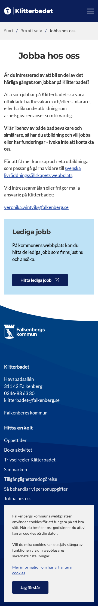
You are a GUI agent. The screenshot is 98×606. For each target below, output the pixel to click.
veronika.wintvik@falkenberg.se (36, 207)
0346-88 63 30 (19, 393)
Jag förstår (30, 587)
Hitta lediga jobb (35, 280)
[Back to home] (28, 11)
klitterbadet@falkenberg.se (32, 400)
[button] (90, 11)
